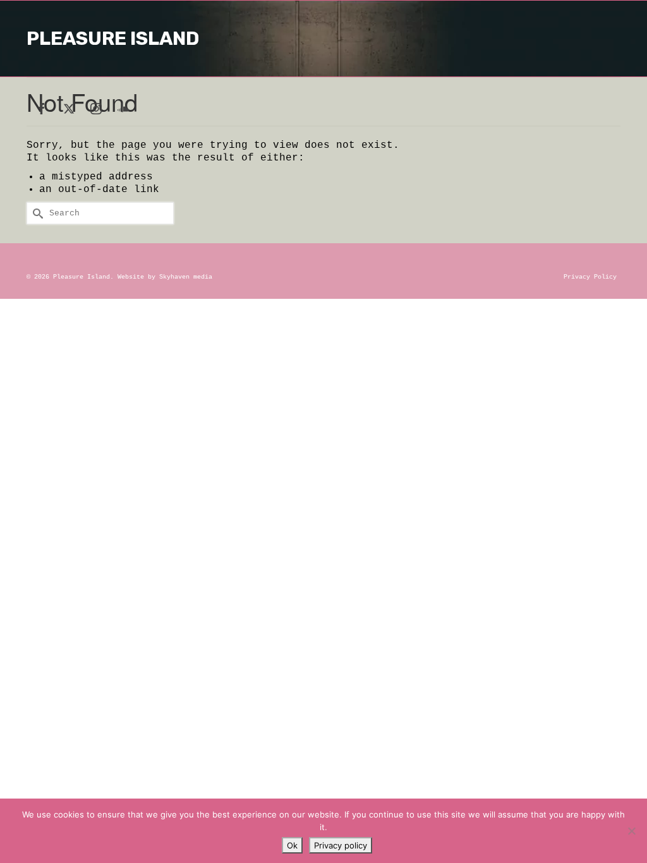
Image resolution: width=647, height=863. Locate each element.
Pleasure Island (113, 38)
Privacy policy (340, 845)
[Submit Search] (36, 213)
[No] (631, 830)
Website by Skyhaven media (165, 277)
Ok (292, 845)
